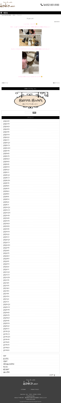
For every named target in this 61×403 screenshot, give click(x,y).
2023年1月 (6, 237)
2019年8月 (6, 342)
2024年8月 (6, 186)
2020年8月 (6, 312)
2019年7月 (6, 345)
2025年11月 (6, 145)
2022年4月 (6, 261)
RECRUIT (6, 369)
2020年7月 (6, 315)
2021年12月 (6, 272)
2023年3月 (6, 231)
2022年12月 (6, 239)
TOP (4, 356)
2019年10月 (6, 337)
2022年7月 (6, 253)
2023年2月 (6, 234)
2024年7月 (6, 188)
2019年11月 (6, 334)
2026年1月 (6, 140)
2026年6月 (6, 126)
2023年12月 (6, 207)
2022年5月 (6, 258)
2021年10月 (6, 277)
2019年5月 (6, 350)
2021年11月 (6, 275)
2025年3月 (6, 167)
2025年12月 (6, 142)
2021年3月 (6, 296)
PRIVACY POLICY (35, 389)
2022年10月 (6, 245)
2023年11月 (6, 210)
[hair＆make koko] (7, 7)
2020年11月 (6, 307)
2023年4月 (6, 229)
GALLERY (6, 372)
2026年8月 (6, 121)
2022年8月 (6, 250)
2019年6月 (6, 347)
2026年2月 (6, 137)
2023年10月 (6, 212)
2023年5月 (6, 226)
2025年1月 (6, 172)
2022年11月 (6, 242)
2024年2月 (6, 202)
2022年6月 (6, 256)
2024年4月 (6, 196)
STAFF (5, 361)
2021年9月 (6, 280)
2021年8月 (6, 283)
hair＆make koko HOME (6, 15)
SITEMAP (23, 389)
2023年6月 (6, 223)
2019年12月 (6, 331)
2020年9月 (6, 310)
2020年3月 (6, 323)
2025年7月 (6, 156)
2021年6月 (6, 288)
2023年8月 (6, 218)
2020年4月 (6, 320)
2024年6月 (6, 191)
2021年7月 (6, 285)
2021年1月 (6, 301)
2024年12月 (6, 175)
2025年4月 (6, 164)
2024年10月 (6, 180)
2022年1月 (6, 269)
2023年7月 (6, 221)
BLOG (14, 15)
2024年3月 (6, 199)
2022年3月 (6, 264)
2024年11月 (6, 177)
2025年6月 (6, 159)
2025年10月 (6, 148)
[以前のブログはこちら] (31, 99)
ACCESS (6, 358)
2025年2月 (6, 169)
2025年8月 (6, 153)
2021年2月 (6, 299)
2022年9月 (6, 248)
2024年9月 (6, 183)
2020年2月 (6, 326)
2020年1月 (6, 328)
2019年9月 (6, 339)
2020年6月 (6, 318)
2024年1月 (6, 204)
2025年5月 (6, 161)
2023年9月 (6, 215)
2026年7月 (6, 124)
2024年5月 (6, 194)
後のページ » (56, 83)
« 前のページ (5, 83)
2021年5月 (6, 291)
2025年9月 (6, 151)
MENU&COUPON (8, 364)
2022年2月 (6, 266)
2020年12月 (6, 304)
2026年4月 (6, 132)
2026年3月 (6, 134)
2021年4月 (6, 293)
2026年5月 (6, 129)
